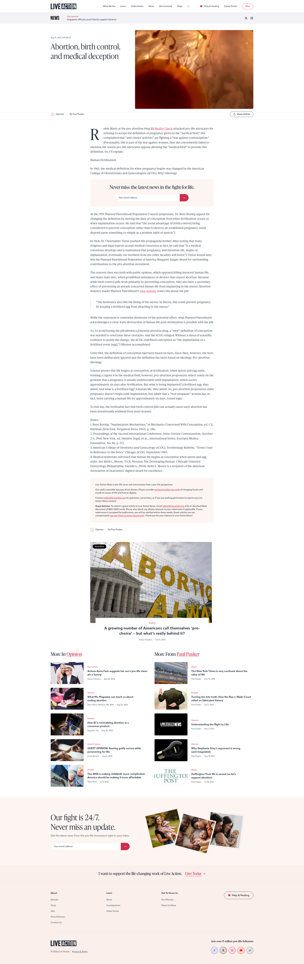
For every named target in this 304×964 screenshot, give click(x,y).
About (54, 893)
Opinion (60, 114)
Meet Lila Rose (168, 905)
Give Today (193, 873)
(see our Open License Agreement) (126, 515)
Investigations (113, 905)
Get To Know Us (169, 893)
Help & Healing (211, 6)
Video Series (137, 6)
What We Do (109, 6)
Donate (54, 899)
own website (148, 291)
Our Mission (167, 899)
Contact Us (56, 922)
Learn (123, 6)
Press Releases (58, 916)
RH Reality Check (162, 128)
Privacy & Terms (80, 951)
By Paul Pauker (77, 114)
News (151, 6)
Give (247, 6)
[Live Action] (63, 6)
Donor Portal (230, 6)
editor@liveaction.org (115, 498)
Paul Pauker (188, 654)
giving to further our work (167, 489)
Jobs (53, 911)
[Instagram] (251, 18)
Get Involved (165, 6)
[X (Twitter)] (246, 18)
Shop (179, 6)
